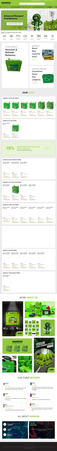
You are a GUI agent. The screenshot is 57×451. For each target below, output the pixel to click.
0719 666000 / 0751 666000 (48, 0)
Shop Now (8, 58)
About (28, 7)
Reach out (47, 148)
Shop (24, 7)
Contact (31, 7)
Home (21, 7)
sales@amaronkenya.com (37, 0)
